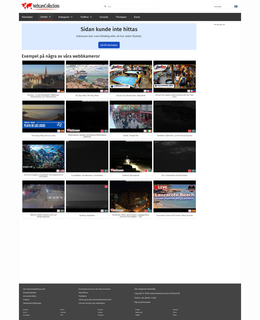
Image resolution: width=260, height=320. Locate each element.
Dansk (62, 310)
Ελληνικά (100, 315)
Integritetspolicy (29, 292)
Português (26, 315)
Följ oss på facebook (142, 302)
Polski (175, 315)
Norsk (175, 312)
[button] (45, 17)
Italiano (100, 312)
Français (63, 312)
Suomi (25, 312)
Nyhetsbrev (83, 292)
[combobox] (226, 6)
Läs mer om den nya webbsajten (92, 303)
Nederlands (138, 312)
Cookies (26, 299)
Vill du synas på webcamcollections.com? (95, 299)
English (137, 310)
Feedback (83, 296)
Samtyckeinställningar (32, 303)
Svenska (25, 310)
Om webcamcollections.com (34, 289)
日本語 (137, 315)
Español (175, 310)
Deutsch (100, 310)
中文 (61, 315)
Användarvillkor (29, 296)
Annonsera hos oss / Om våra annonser (94, 289)
